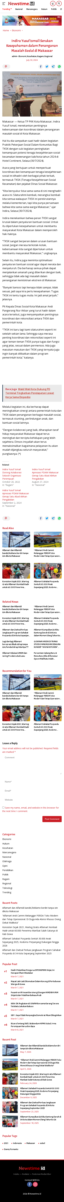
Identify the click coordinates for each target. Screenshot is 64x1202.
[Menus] (4, 3)
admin (14, 56)
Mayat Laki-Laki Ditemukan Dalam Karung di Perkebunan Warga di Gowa (36, 982)
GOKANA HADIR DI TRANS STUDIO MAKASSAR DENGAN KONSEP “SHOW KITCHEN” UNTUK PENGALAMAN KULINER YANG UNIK (48, 644)
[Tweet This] (47, 66)
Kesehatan (32, 56)
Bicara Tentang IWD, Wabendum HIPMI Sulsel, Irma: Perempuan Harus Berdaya (33, 1025)
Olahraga (6, 861)
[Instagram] (35, 1184)
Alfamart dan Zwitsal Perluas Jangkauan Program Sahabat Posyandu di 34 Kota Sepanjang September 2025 (16, 632)
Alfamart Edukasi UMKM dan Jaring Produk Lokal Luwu (14, 654)
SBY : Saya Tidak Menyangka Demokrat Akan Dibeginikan (36, 1015)
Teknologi (7, 887)
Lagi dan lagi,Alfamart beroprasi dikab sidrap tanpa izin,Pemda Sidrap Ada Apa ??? (15, 644)
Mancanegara (9, 852)
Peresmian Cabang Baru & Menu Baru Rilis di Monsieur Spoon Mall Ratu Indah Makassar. (46, 656)
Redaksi (25, 1174)
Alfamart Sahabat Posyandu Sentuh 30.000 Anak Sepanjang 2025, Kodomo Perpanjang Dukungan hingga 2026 (47, 584)
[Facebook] (29, 1184)
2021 (6, 1143)
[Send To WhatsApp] (59, 66)
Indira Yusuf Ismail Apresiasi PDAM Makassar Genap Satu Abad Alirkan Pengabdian (45, 474)
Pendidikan (7, 870)
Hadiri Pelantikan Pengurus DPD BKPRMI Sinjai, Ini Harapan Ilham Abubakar (32, 971)
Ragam (40, 56)
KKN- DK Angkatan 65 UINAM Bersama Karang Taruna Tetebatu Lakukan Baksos (35, 1005)
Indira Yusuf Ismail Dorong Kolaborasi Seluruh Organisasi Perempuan (11, 474)
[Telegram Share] (53, 66)
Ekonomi (22, 56)
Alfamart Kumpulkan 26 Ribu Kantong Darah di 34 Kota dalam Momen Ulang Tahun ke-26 (47, 632)
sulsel (42, 1143)
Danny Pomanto (11, 1149)
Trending (6, 892)
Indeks (16, 1174)
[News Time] (20, 4)
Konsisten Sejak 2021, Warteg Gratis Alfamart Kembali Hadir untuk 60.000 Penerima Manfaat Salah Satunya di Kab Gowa (15, 584)
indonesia (17, 1143)
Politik (5, 874)
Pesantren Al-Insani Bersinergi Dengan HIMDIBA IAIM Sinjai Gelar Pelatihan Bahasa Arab (34, 994)
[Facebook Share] (40, 66)
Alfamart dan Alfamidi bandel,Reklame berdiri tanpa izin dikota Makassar (15, 553)
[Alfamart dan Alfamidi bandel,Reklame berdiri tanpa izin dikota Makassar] (16, 539)
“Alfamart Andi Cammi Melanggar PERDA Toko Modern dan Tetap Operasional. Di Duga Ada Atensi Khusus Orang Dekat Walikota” (48, 553)
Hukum (5, 843)
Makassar (30, 1143)
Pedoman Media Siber (41, 1174)
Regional (48, 56)
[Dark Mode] (53, 3)
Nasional (6, 856)
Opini (4, 865)
